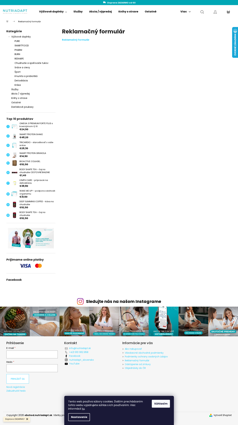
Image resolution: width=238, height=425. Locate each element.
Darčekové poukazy (22, 107)
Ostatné (16, 102)
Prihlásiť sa (18, 378)
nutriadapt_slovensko (81, 359)
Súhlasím (160, 404)
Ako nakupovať (133, 349)
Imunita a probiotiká (26, 76)
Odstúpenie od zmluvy (138, 364)
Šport (18, 72)
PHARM (18, 50)
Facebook (74, 356)
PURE (17, 41)
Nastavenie (79, 417)
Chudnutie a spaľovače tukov (31, 63)
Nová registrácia (15, 387)
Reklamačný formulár (137, 360)
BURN (17, 54)
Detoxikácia (21, 80)
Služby (14, 89)
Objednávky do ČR (135, 368)
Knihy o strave (19, 98)
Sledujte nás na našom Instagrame (123, 301)
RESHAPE (19, 58)
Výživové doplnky (21, 36)
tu (83, 409)
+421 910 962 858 (78, 352)
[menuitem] (53, 11)
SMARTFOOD (22, 45)
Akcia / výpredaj (20, 93)
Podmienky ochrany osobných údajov (146, 356)
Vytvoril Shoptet (223, 415)
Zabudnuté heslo (16, 390)
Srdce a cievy (22, 67)
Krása (18, 85)
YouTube (74, 363)
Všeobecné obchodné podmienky (144, 352)
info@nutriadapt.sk (80, 348)
